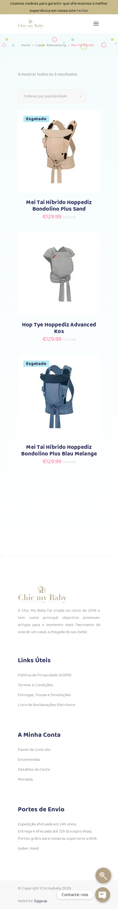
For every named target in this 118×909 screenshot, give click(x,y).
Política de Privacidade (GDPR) (44, 675)
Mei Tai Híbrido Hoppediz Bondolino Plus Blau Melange (59, 450)
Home (25, 45)
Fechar (82, 10)
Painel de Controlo (34, 749)
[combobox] (52, 96)
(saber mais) (28, 848)
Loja (38, 45)
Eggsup (40, 901)
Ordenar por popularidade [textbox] (45, 96)
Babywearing (56, 45)
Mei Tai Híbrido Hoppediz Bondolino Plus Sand (59, 206)
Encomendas (29, 759)
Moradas (25, 779)
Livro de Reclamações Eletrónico (46, 705)
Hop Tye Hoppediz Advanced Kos (59, 328)
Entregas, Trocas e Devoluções (44, 695)
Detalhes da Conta (34, 769)
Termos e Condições (35, 685)
